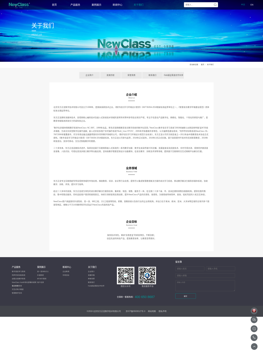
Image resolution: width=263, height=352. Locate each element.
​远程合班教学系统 (18, 279)
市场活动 (66, 275)
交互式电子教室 (18, 289)
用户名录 (40, 282)
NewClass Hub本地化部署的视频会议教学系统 (24, 282)
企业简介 (89, 75)
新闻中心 (117, 4)
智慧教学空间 (17, 293)
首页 (54, 4)
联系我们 (152, 75)
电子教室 (15, 286)
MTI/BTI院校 (41, 279)
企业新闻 (66, 271)
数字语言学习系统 (18, 271)
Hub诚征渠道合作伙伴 (173, 75)
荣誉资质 (131, 75)
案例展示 (96, 4)
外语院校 (40, 275)
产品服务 (75, 4)
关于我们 (138, 4)
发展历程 (110, 75)
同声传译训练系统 (18, 275)
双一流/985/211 (43, 271)
